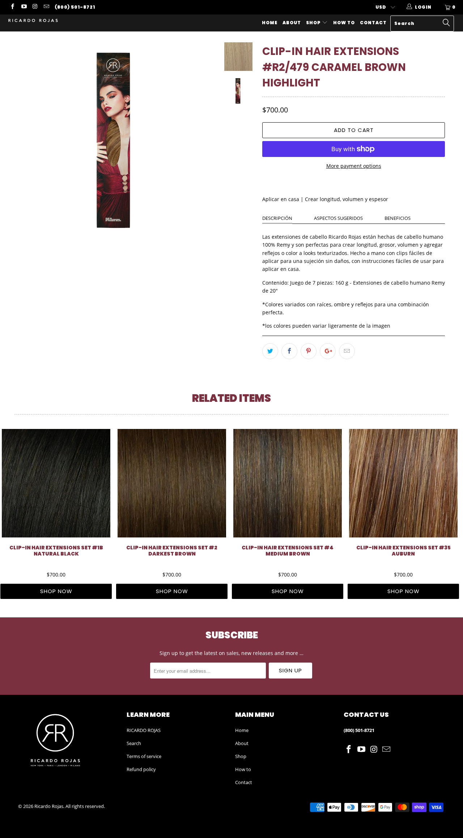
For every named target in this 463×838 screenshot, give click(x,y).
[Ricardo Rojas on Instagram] (35, 7)
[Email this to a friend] (347, 351)
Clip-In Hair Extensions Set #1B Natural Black (56, 483)
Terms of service (144, 756)
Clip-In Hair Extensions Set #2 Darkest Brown (172, 483)
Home (269, 23)
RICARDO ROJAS (144, 730)
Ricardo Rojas (48, 806)
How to (344, 23)
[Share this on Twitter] (270, 351)
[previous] (28, 140)
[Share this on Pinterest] (309, 351)
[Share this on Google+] (328, 351)
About (292, 23)
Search (134, 743)
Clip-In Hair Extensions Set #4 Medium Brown (288, 483)
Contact (373, 23)
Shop (314, 23)
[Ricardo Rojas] (40, 20)
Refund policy (141, 769)
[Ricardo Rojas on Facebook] (12, 7)
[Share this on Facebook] (289, 351)
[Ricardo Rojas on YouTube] (23, 7)
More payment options (353, 165)
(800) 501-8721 (75, 7)
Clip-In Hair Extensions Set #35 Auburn (403, 483)
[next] (204, 140)
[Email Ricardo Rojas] (46, 7)
